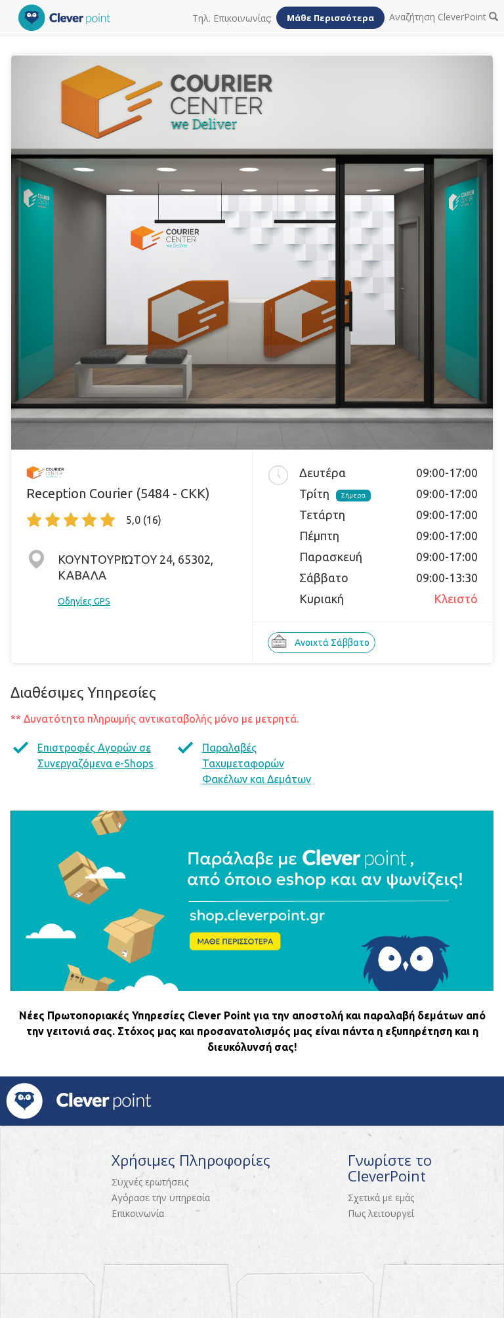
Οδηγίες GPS (84, 601)
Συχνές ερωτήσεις (150, 1182)
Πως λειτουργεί (381, 1213)
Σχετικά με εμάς (381, 1197)
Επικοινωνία (138, 1213)
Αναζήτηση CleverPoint (439, 17)
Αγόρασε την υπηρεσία (161, 1197)
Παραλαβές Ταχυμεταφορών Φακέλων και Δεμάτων (256, 763)
